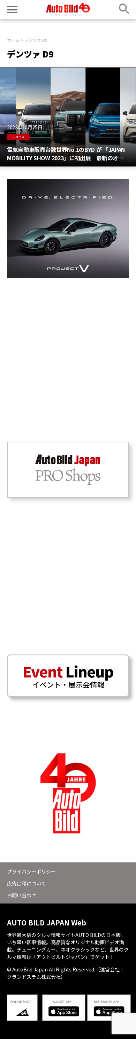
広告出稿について (26, 883)
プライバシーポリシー (31, 871)
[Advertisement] (68, 346)
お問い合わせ (21, 895)
